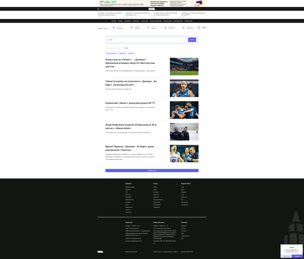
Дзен (182, 233)
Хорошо (297, 256)
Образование (128, 207)
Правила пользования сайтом (133, 238)
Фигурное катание (156, 21)
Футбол (114, 21)
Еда (182, 199)
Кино (182, 194)
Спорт (155, 183)
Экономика (128, 197)
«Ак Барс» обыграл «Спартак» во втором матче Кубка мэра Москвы (165, 14)
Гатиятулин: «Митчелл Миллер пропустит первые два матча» (137, 14)
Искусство (184, 197)
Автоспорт (144, 21)
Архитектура (184, 202)
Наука (127, 204)
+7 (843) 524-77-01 (163, 226)
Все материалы (111, 53)
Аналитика (128, 212)
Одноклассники (185, 236)
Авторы (130, 53)
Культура (127, 202)
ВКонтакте (184, 226)
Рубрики (122, 53)
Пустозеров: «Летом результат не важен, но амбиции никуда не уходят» (110, 14)
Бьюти (182, 189)
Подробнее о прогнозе (103, 28)
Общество (128, 189)
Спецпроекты (184, 204)
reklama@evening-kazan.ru (164, 228)
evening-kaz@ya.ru (134, 228)
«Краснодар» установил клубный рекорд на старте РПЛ (193, 14)
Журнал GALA (186, 183)
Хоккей (120, 21)
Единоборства (178, 21)
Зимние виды (167, 21)
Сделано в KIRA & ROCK (187, 251)
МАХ (182, 238)
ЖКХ (126, 192)
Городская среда (129, 187)
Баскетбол (136, 21)
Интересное (188, 21)
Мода (182, 187)
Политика (127, 194)
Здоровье (183, 192)
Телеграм (183, 231)
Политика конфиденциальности (133, 241)
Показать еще (152, 170)
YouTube (183, 228)
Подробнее (286, 256)
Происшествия (129, 199)
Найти (192, 40)
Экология (127, 209)
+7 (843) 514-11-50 (135, 226)
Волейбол (128, 21)
